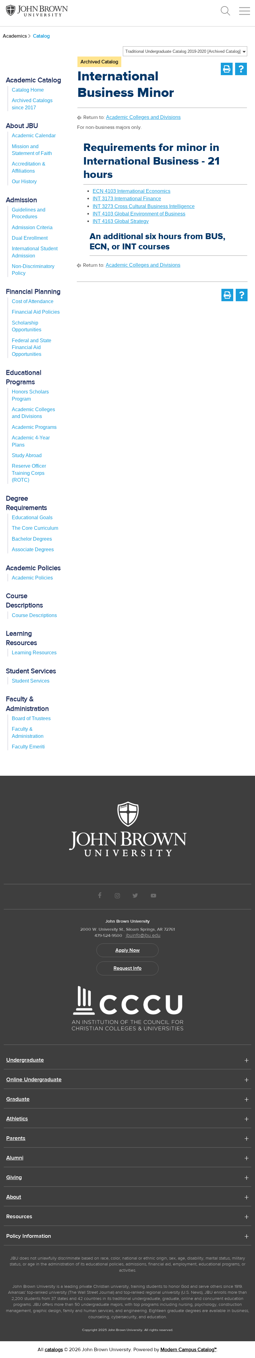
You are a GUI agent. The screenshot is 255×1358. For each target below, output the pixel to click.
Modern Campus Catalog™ (188, 1350)
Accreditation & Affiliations (28, 167)
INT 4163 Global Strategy (121, 221)
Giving (14, 1178)
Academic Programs (34, 427)
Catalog (41, 36)
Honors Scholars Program (30, 395)
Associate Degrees (33, 549)
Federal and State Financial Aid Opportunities (31, 347)
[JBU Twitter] (135, 896)
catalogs (54, 1350)
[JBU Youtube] (154, 896)
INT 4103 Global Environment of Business (139, 213)
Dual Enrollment (30, 238)
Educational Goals (32, 517)
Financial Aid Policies (36, 312)
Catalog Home (28, 90)
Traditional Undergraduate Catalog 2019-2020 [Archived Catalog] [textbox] (183, 51)
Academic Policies (32, 577)
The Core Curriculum (35, 528)
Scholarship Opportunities (26, 326)
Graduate (18, 1100)
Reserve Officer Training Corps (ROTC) (29, 473)
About (13, 1197)
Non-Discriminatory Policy (33, 270)
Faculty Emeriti (28, 746)
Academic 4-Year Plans (31, 441)
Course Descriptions (34, 615)
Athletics (17, 1119)
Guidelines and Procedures (28, 213)
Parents (16, 1139)
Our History (24, 181)
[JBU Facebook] (99, 896)
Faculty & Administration (28, 732)
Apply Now (127, 950)
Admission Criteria (32, 227)
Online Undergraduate (34, 1080)
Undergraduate (25, 1060)
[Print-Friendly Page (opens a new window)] (227, 69)
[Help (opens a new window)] (241, 69)
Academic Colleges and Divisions (33, 413)
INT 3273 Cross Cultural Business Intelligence (144, 206)
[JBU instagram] (117, 896)
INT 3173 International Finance (127, 198)
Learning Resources (34, 652)
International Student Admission (35, 252)
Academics (15, 36)
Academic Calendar (34, 135)
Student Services (30, 681)
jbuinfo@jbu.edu (143, 935)
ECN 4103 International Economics (131, 191)
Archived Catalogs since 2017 (32, 104)
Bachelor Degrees (32, 539)
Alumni (14, 1158)
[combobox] (185, 51)
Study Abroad (27, 455)
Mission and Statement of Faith (32, 150)
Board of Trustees (31, 718)
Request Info (127, 968)
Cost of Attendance (32, 301)
